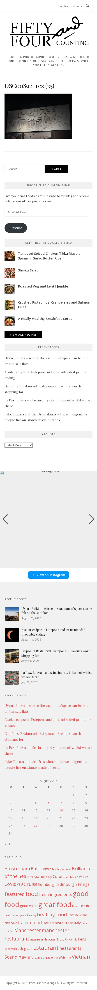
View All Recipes (23, 335)
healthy (31, 915)
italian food (30, 922)
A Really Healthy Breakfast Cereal (45, 318)
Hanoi (75, 906)
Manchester (27, 930)
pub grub (24, 948)
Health (84, 906)
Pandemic (71, 939)
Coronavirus (63, 876)
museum (36, 939)
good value (29, 905)
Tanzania (36, 957)
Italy (77, 922)
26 (36, 826)
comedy (45, 876)
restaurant (45, 947)
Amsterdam (17, 868)
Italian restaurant (58, 922)
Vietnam (82, 956)
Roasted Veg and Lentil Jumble (43, 286)
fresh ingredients (55, 894)
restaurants (70, 948)
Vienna (66, 957)
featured (15, 894)
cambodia (33, 877)
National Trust (54, 939)
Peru (82, 939)
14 (61, 810)
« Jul (7, 844)
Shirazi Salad (28, 270)
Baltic (37, 868)
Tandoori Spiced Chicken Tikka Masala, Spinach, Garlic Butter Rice (49, 255)
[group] (48, 519)
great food (55, 904)
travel (57, 957)
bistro (47, 869)
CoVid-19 (14, 884)
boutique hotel (61, 869)
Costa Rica (81, 877)
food (31, 894)
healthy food (52, 914)
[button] (48, 565)
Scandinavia (17, 957)
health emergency (15, 915)
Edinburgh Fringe (73, 884)
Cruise (30, 884)
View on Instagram (50, 575)
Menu (13, 6)
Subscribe (16, 228)
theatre (48, 957)
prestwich (11, 949)
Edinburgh (47, 884)
